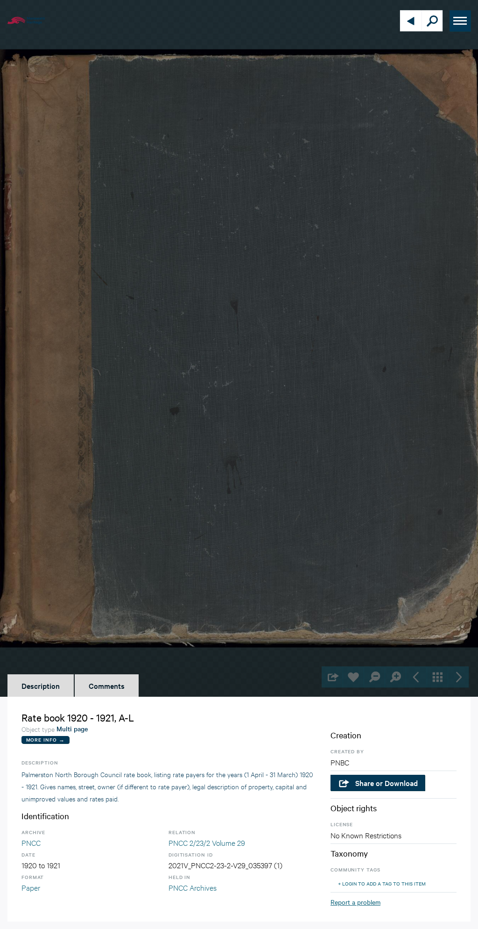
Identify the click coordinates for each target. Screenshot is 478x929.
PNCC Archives (193, 887)
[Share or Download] (332, 676)
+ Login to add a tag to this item (382, 883)
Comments (107, 685)
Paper (30, 887)
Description (40, 685)
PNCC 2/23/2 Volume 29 (207, 842)
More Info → (45, 739)
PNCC (31, 842)
